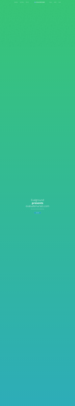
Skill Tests (27, 2)
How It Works (22, 2)
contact (60, 2)
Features (50, 2)
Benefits (55, 2)
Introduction (16, 2)
